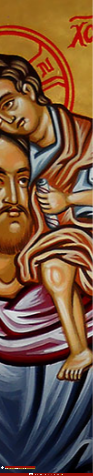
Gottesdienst (36, 474)
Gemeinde (41, 474)
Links (55, 474)
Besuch (49, 474)
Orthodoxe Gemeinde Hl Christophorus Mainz (20, 467)
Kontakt (45, 474)
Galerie (52, 474)
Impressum (58, 474)
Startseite (31, 474)
